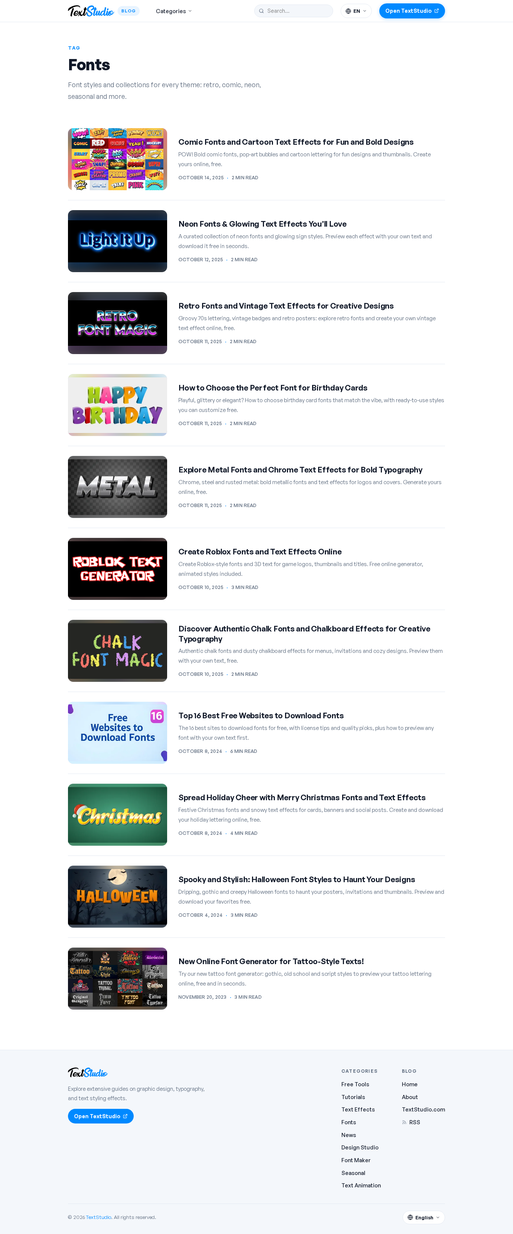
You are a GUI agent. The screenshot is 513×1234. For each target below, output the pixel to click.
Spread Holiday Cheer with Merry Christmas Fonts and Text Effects (301, 797)
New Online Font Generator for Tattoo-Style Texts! (271, 961)
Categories (171, 11)
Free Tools (355, 1084)
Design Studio (360, 1147)
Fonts (348, 1122)
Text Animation (361, 1185)
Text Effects (358, 1109)
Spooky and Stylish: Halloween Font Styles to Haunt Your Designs (296, 879)
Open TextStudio (408, 11)
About (410, 1096)
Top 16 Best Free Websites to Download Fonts (261, 715)
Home (410, 1084)
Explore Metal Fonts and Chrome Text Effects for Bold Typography (300, 469)
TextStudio (98, 1217)
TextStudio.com (423, 1109)
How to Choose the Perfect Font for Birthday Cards (273, 387)
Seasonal (353, 1172)
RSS (414, 1122)
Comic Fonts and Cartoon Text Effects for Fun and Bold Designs (296, 142)
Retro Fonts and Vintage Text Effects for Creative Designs (286, 305)
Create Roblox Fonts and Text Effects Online (259, 551)
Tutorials (353, 1096)
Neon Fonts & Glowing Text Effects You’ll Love (262, 224)
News (348, 1134)
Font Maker (356, 1160)
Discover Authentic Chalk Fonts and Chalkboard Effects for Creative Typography (304, 633)
